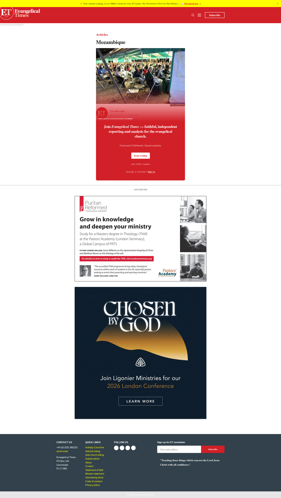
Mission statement (94, 473)
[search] (193, 15)
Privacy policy (92, 485)
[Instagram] (127, 448)
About (88, 462)
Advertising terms (94, 477)
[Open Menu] (199, 15)
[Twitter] (122, 448)
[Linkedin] (133, 448)
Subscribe (214, 15)
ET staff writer (117, 111)
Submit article (92, 459)
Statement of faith (94, 470)
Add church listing (94, 455)
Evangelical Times (144, 494)
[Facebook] (116, 448)
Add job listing (92, 451)
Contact (89, 466)
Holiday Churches (94, 447)
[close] (277, 3)
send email (62, 451)
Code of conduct (93, 481)
